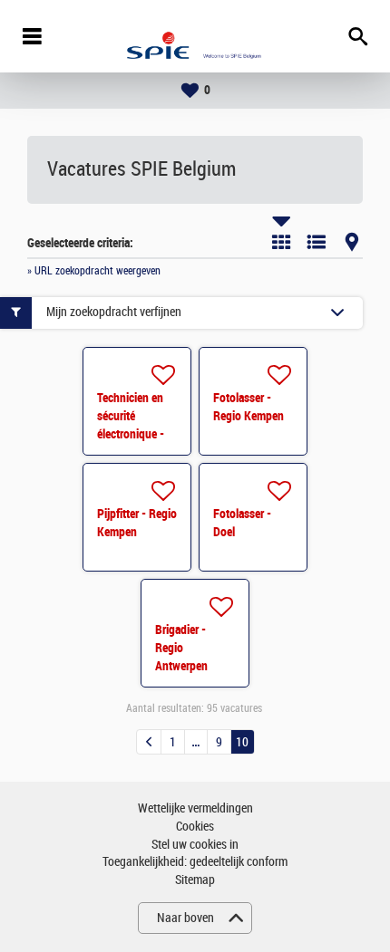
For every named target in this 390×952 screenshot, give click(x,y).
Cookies (195, 826)
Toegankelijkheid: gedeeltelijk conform (195, 862)
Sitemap (195, 880)
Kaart (352, 242)
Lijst (316, 242)
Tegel (281, 242)
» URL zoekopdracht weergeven (94, 270)
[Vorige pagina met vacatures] (149, 742)
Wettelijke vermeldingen (195, 808)
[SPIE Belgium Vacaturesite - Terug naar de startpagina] (195, 36)
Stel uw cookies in (195, 844)
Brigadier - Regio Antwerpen (181, 647)
